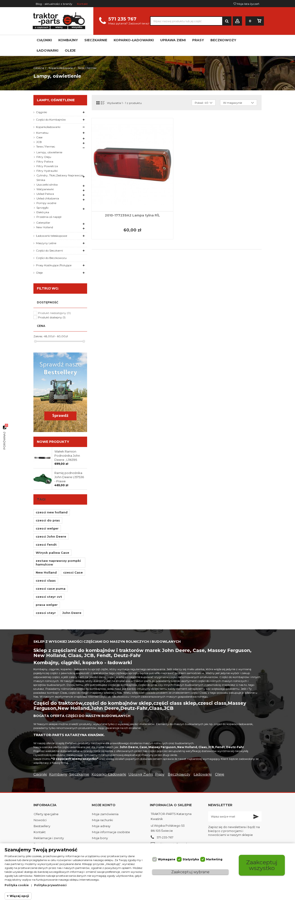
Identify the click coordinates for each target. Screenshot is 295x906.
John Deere (71, 613)
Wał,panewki (45, 189)
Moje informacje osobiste (111, 832)
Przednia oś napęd (48, 217)
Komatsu (42, 132)
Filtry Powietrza (47, 166)
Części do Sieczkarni (49, 250)
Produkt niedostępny (54, 313)
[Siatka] (98, 103)
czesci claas (46, 580)
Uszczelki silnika (47, 184)
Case (39, 137)
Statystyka (191, 859)
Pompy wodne (46, 203)
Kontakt (82, 4)
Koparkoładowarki (48, 127)
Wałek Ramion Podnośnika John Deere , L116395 (67, 456)
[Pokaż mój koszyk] (259, 21)
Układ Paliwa (45, 193)
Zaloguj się (237, 21)
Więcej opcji (19, 896)
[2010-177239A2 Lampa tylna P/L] (132, 164)
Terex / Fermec (45, 146)
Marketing (214, 859)
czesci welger (47, 528)
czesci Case (73, 572)
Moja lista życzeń (247, 4)
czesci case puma (50, 588)
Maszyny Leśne (46, 243)
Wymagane (166, 859)
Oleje (39, 272)
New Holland (44, 227)
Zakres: (38, 336)
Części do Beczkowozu (51, 258)
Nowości (40, 820)
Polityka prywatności (50, 885)
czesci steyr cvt (49, 596)
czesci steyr (46, 613)
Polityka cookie (17, 885)
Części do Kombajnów (51, 119)
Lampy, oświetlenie (49, 152)
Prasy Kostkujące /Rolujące (53, 265)
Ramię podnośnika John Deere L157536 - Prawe (69, 477)
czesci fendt (46, 544)
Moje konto (103, 805)
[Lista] (103, 103)
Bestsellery (42, 826)
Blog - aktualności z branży (54, 4)
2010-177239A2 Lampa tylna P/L (132, 215)
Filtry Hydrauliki (47, 170)
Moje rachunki (102, 820)
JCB (39, 142)
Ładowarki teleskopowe (51, 235)
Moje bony (100, 838)
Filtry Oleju (43, 157)
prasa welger (47, 605)
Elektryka (42, 212)
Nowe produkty (53, 442)
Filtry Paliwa (44, 161)
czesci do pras (48, 520)
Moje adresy (101, 826)
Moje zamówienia (105, 814)
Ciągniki (41, 112)
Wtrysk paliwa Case (52, 552)
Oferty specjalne (46, 814)
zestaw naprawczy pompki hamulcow (58, 562)
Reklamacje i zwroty (49, 838)
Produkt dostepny (51, 317)
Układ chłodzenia (47, 198)
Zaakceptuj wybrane (190, 872)
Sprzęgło (42, 207)
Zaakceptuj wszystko (261, 865)
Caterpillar (43, 222)
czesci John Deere (51, 536)
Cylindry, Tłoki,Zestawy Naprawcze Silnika (59, 178)
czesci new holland (52, 512)
